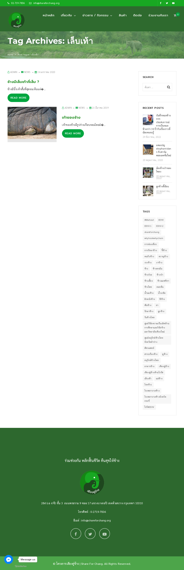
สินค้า (122, 15)
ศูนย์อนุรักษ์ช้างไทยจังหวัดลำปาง (153, 339)
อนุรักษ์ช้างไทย (151, 360)
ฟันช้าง (147, 305)
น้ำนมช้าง (149, 292)
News (27, 71)
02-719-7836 (18, 2)
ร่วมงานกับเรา (158, 15)
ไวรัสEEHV (149, 406)
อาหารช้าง (149, 366)
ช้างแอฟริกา (163, 280)
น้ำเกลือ (161, 292)
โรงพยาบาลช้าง (152, 390)
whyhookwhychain (153, 238)
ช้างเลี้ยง (148, 280)
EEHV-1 (148, 225)
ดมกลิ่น (160, 286)
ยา (157, 305)
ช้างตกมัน (157, 268)
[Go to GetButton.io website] (20, 566)
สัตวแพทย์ (149, 347)
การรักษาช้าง (150, 250)
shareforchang (151, 232)
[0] (175, 16)
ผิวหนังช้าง (149, 299)
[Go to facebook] (8, 559)
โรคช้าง (148, 384)
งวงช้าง (148, 262)
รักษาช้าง (148, 311)
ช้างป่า (160, 274)
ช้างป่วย (148, 274)
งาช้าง (159, 262)
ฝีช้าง (162, 299)
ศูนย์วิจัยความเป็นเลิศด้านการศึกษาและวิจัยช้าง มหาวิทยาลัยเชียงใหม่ (156, 327)
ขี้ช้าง (164, 250)
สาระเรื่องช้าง (151, 354)
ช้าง (146, 268)
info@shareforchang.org (46, 2)
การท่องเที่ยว (150, 244)
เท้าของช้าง (71, 117)
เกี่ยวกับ (66, 15)
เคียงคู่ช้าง (164, 366)
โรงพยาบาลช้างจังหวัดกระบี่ (155, 398)
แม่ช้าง (159, 378)
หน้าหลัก (48, 15)
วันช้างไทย (149, 317)
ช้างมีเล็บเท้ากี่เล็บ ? (23, 81)
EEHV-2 (159, 225)
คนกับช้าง (149, 256)
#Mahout (149, 219)
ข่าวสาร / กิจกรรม (95, 15)
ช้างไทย (148, 286)
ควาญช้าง (163, 256)
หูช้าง (164, 354)
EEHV (161, 219)
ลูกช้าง (161, 311)
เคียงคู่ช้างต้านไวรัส (153, 372)
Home (10, 54)
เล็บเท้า (147, 378)
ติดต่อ (137, 15)
